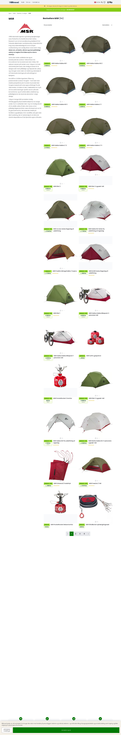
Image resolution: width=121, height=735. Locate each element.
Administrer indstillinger (7, 730)
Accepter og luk (66, 730)
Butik (22, 2)
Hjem (10, 13)
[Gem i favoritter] (45, 60)
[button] (60, 60)
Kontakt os (36, 2)
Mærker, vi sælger (22, 13)
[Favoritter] (105, 2)
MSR (30, 13)
